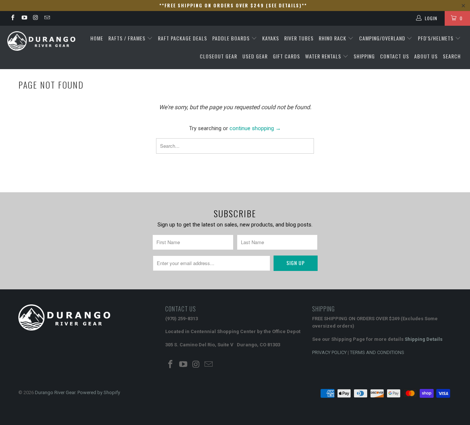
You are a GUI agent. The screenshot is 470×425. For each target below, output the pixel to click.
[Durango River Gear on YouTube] (24, 18)
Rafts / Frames (127, 38)
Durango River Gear (55, 392)
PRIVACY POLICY (329, 352)
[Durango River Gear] (41, 41)
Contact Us (394, 56)
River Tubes (299, 38)
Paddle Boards (231, 38)
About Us (426, 56)
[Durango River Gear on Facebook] (12, 18)
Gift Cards (286, 56)
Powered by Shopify (98, 392)
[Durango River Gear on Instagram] (35, 18)
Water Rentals (324, 56)
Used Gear (255, 56)
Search (452, 56)
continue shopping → (255, 128)
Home (96, 38)
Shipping (364, 56)
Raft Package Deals (182, 38)
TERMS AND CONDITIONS (377, 352)
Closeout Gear (218, 56)
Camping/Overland (383, 38)
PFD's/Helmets (436, 38)
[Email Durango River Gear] (47, 18)
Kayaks (270, 38)
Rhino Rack (333, 38)
